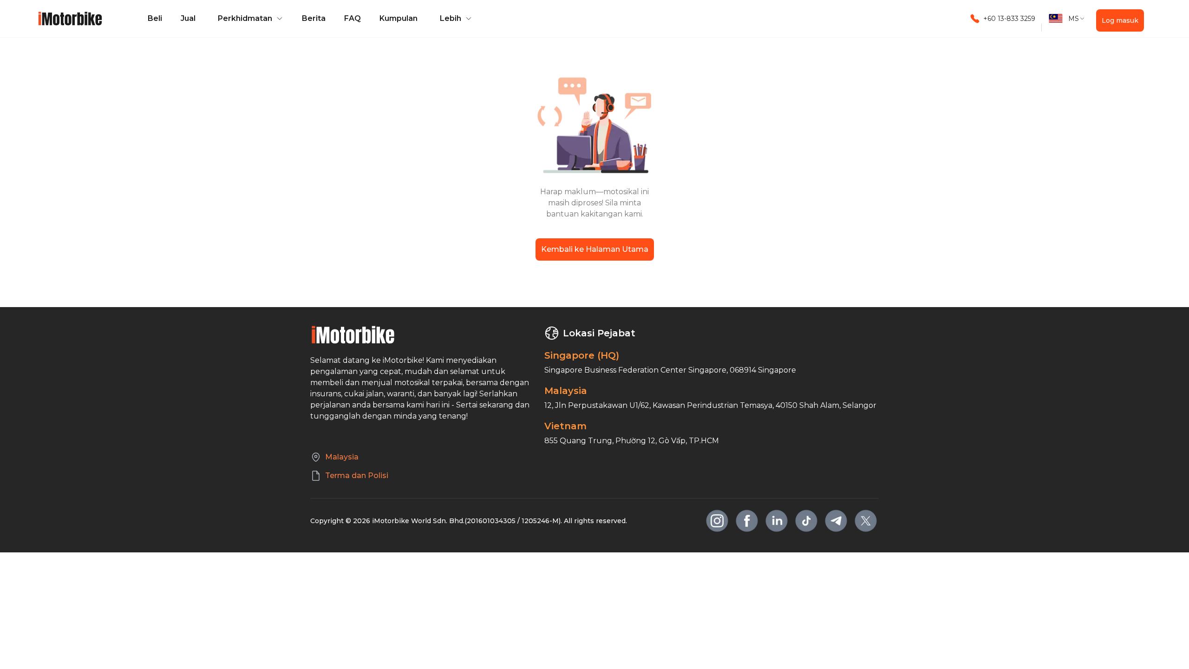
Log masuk (1120, 20)
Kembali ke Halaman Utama (594, 249)
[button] (248, 18)
